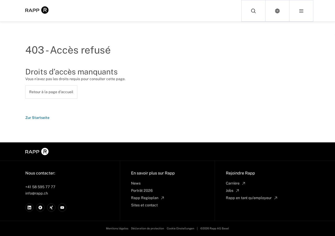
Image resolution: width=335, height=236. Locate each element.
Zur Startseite (37, 117)
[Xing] (51, 207)
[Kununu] (40, 207)
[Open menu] (301, 10)
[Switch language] (277, 10)
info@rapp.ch (36, 193)
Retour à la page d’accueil (51, 92)
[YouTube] (62, 207)
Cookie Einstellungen (180, 228)
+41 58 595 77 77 (40, 187)
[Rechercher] (253, 10)
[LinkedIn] (29, 207)
